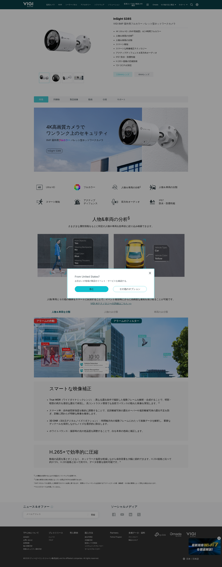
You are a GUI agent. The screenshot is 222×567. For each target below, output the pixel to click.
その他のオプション (129, 289)
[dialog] (111, 283)
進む (91, 289)
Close (150, 273)
